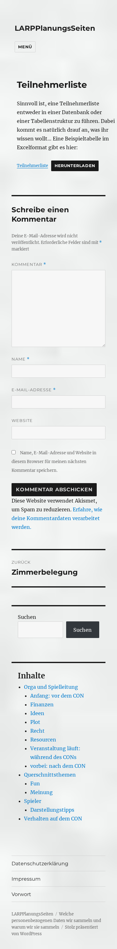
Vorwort (21, 894)
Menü (25, 46)
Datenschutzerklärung (40, 864)
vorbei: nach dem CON (57, 766)
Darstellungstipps (52, 810)
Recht (37, 731)
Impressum (26, 879)
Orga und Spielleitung (51, 687)
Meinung (41, 792)
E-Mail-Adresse (34, 390)
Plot (35, 722)
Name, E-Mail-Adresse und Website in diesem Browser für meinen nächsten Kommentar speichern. (54, 461)
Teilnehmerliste (32, 165)
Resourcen (43, 739)
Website (22, 420)
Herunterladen (75, 165)
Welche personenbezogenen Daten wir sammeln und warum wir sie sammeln (56, 920)
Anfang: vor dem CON (57, 696)
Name (21, 359)
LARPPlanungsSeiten (55, 28)
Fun (35, 783)
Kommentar (29, 264)
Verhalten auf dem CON (53, 818)
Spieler (32, 801)
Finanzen (42, 704)
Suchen (27, 617)
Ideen (37, 713)
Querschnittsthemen (50, 775)
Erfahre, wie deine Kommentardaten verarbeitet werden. (57, 518)
